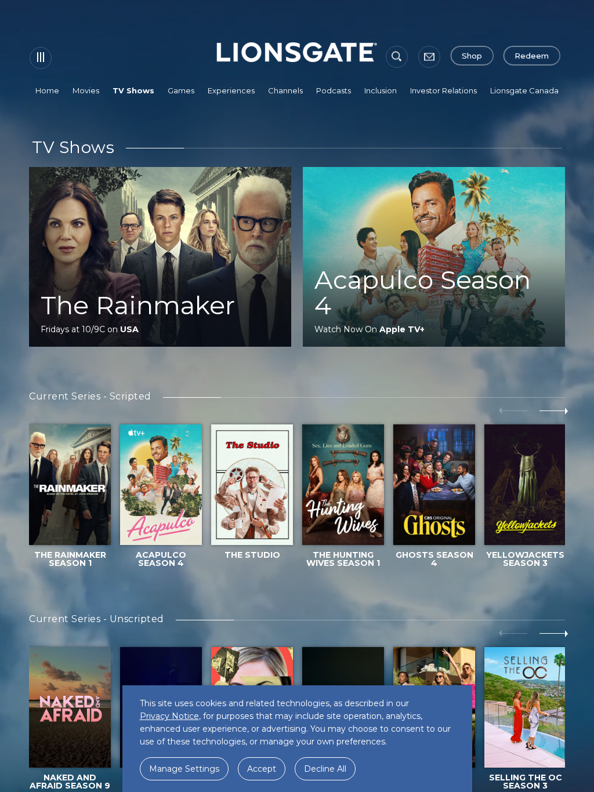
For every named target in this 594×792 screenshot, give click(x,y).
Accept (261, 769)
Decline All (325, 769)
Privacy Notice (169, 716)
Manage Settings (184, 769)
